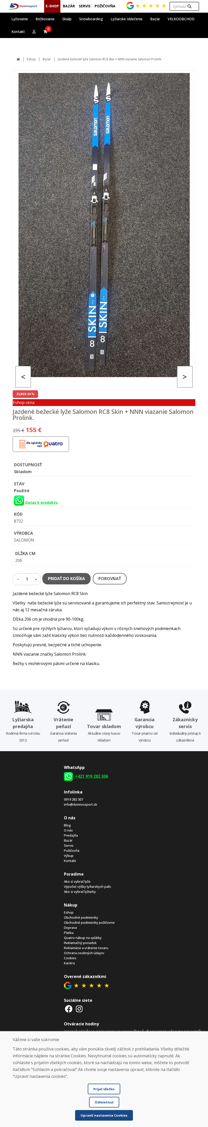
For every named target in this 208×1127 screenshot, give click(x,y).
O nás (68, 830)
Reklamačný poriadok (80, 942)
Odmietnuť (104, 1102)
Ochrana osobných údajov (84, 953)
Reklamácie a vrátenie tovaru (86, 948)
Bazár (47, 59)
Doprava (70, 927)
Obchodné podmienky (81, 917)
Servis (69, 845)
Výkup (69, 855)
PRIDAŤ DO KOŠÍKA (66, 578)
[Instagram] (79, 1009)
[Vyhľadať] (189, 6)
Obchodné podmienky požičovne (89, 922)
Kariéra (69, 963)
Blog (67, 825)
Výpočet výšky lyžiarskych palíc (87, 886)
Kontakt (18, 31)
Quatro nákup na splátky (83, 937)
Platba (69, 932)
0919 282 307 (73, 799)
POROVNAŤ (109, 578)
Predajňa (71, 835)
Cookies (70, 958)
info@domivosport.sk (80, 804)
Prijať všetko (104, 1089)
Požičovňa (71, 850)
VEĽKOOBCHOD (181, 18)
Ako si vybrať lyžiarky (80, 891)
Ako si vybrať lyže (77, 881)
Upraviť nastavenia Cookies (104, 1115)
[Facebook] (69, 1009)
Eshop (31, 59)
